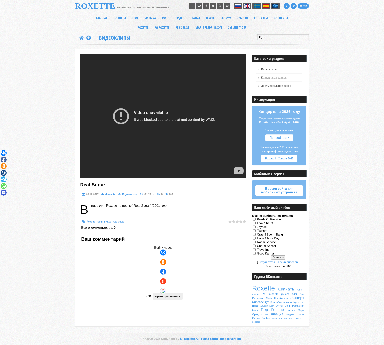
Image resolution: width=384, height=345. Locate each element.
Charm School (266, 246)
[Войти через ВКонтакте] (163, 253)
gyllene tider (289, 293)
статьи (255, 294)
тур (302, 302)
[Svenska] (256, 6)
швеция (277, 314)
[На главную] (81, 37)
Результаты (267, 262)
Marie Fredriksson (277, 298)
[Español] (266, 6)
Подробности (279, 137)
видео (107, 221)
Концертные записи (274, 77)
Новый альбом (260, 306)
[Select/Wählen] (275, 6)
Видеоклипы (114, 37)
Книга (255, 310)
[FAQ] (287, 6)
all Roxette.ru (189, 338)
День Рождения (294, 305)
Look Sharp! (265, 223)
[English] (247, 6)
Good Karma (265, 253)
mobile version (230, 338)
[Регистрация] (294, 6)
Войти (303, 6)
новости (288, 302)
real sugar (118, 221)
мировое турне (262, 302)
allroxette (110, 194)
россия (291, 310)
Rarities (266, 318)
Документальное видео (276, 85)
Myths (296, 302)
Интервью (258, 298)
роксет (300, 314)
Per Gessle (270, 293)
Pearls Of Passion (269, 219)
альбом (277, 302)
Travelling (263, 249)
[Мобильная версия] (192, 6)
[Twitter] (213, 6)
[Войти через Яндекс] (163, 281)
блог (302, 294)
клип (100, 221)
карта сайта (209, 338)
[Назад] (88, 37)
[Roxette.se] (227, 6)
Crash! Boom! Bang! (270, 234)
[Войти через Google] (163, 291)
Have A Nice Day (268, 238)
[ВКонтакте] (199, 6)
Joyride (262, 227)
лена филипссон (282, 318)
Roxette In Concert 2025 (279, 158)
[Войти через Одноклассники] (163, 262)
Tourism (262, 230)
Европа (256, 318)
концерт (297, 298)
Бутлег (279, 305)
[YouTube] (220, 6)
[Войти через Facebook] (163, 272)
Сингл (300, 289)
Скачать (286, 289)
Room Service (266, 242)
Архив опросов (287, 262)
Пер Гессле (272, 309)
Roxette (90, 221)
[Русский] (238, 6)
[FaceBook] (206, 6)
